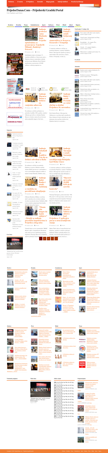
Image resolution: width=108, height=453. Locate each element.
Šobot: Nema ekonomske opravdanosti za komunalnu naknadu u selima (69, 275)
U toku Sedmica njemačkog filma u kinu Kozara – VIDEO (21, 341)
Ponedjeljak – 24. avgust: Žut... (88, 42)
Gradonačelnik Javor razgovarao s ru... (90, 108)
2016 (55, 410)
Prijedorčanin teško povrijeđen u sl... (90, 89)
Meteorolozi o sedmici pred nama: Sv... (90, 51)
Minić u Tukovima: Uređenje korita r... (90, 94)
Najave (78, 25)
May (66, 382)
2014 (55, 416)
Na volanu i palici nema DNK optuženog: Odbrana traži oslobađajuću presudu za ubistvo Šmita (45, 302)
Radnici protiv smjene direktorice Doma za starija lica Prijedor (20, 297)
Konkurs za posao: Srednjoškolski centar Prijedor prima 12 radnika (92, 348)
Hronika (18, 25)
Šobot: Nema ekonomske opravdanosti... (87, 99)
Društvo (10, 25)
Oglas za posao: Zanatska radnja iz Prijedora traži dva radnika (91, 364)
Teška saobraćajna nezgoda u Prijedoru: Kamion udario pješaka (45, 281)
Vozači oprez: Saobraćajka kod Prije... (90, 37)
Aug (72, 382)
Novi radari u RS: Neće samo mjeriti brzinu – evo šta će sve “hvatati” (17, 195)
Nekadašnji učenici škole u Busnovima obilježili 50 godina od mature (45, 342)
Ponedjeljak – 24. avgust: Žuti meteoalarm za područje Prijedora (17, 204)
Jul (70, 382)
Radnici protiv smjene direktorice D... (90, 70)
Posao (26, 25)
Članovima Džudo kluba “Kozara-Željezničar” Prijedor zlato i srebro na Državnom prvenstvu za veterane (93, 300)
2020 (55, 399)
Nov (59, 386)
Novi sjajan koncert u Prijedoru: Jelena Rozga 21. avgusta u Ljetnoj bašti (21, 350)
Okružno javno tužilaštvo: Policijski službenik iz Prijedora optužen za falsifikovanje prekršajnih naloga (40, 312)
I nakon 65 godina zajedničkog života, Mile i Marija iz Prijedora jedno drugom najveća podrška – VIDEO (45, 333)
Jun (69, 382)
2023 (55, 391)
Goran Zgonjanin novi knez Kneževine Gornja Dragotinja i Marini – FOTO (69, 292)
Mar (62, 382)
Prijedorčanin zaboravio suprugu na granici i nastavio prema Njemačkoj (21, 274)
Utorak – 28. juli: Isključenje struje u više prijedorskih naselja (21, 281)
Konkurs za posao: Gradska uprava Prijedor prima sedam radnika (93, 331)
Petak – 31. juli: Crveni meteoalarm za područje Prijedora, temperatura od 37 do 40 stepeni (69, 300)
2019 (55, 402)
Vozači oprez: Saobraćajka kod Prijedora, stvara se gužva (17, 185)
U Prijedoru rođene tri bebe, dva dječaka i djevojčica (68, 363)
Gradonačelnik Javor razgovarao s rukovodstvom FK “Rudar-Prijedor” (92, 274)
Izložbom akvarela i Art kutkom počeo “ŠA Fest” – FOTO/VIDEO (21, 357)
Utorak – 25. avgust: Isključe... (88, 47)
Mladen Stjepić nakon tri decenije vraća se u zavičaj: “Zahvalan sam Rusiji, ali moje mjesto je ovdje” (45, 350)
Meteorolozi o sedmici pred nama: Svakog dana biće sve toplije (17, 154)
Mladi (64, 25)
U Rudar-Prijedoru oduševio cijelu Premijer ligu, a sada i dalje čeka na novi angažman (93, 282)
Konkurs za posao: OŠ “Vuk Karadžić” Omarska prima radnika (93, 355)
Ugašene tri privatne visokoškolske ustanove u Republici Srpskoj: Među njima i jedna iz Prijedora (45, 368)
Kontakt (40, 2)
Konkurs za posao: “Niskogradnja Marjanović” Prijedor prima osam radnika (92, 340)
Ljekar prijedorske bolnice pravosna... (90, 84)
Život (58, 25)
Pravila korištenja (77, 2)
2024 (55, 388)
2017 (55, 407)
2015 (55, 413)
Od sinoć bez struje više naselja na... (89, 113)
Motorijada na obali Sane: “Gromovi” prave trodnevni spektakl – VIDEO (69, 283)
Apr (64, 382)
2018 (55, 405)
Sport (44, 25)
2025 (55, 385)
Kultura (51, 25)
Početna (11, 2)
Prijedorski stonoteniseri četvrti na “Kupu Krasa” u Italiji (17, 135)
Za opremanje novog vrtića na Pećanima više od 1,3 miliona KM (69, 331)
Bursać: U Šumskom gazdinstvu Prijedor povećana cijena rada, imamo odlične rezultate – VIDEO (69, 308)
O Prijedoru (30, 2)
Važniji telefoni (63, 2)
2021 (55, 396)
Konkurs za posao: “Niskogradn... (89, 75)
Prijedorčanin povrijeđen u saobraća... (90, 103)
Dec (61, 386)
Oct (57, 386)
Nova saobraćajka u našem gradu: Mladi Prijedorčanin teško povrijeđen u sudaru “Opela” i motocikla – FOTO (40, 292)
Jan (58, 382)
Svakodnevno (35, 25)
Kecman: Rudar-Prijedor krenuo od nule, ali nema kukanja (93, 308)
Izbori (71, 25)
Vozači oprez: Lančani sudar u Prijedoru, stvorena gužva (44, 273)
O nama (20, 2)
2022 (55, 393)
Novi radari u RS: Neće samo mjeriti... (90, 32)
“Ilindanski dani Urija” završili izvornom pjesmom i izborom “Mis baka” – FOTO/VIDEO (15, 253)
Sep (55, 386)
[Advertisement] (68, 19)
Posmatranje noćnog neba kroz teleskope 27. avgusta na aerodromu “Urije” (17, 145)
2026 (55, 382)
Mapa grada (50, 2)
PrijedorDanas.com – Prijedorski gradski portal (35, 10)
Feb (60, 382)
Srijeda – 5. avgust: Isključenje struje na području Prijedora (20, 305)
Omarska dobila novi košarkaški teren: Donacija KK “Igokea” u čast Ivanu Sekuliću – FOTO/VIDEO (93, 291)
